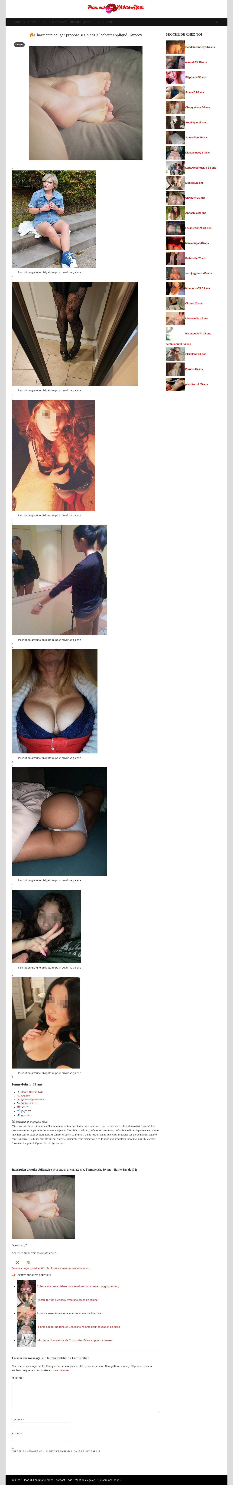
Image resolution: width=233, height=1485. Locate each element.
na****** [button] (26, 1115)
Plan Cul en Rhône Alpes (38, 1480)
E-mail (17, 1433)
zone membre (60, 1370)
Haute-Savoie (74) (32, 1092)
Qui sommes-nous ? (109, 1480)
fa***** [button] (25, 1107)
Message (17, 1378)
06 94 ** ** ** (29, 1103)
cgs (70, 1480)
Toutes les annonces (29, 22)
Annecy (25, 1095)
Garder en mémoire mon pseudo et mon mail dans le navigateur (56, 1451)
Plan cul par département (70, 22)
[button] (85, 168)
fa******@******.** (32, 1099)
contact (60, 1480)
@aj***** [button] (26, 1111)
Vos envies (106, 22)
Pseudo (18, 1419)
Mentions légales (85, 1480)
